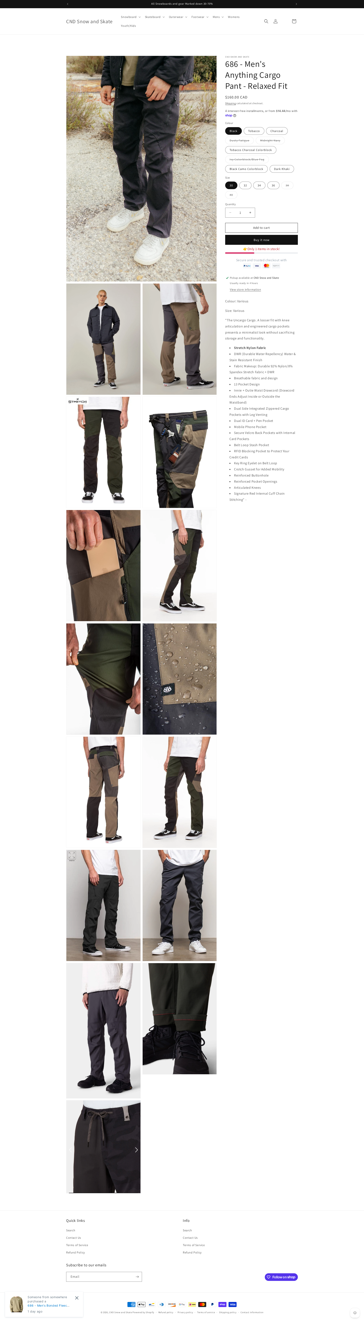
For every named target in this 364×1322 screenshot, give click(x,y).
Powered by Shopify (143, 1312)
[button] (130, 16)
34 (259, 185)
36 (273, 185)
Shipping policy (228, 1312)
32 (245, 185)
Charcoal (276, 131)
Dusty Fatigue (242, 141)
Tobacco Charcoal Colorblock (251, 150)
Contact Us (73, 1238)
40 (233, 196)
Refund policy (165, 1312)
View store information (245, 289)
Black (233, 131)
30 (231, 185)
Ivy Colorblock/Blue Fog (249, 160)
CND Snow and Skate (120, 1312)
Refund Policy (75, 1252)
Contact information (252, 1312)
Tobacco (254, 131)
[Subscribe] (137, 1277)
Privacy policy (185, 1312)
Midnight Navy (272, 141)
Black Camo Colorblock (246, 169)
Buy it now (262, 240)
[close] (77, 1298)
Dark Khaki (282, 169)
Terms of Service (77, 1245)
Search (70, 1230)
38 (289, 186)
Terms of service (206, 1312)
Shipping (230, 103)
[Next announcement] (296, 4)
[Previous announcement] (67, 4)
